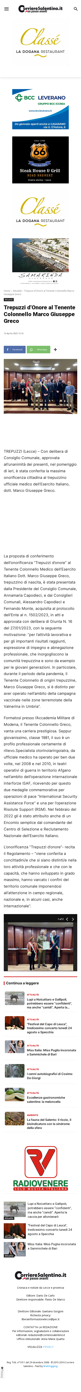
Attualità (17, 290)
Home (7, 290)
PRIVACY (48, 1347)
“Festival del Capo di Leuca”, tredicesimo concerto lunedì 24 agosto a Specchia (50, 1229)
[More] (55, 349)
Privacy (2, 1373)
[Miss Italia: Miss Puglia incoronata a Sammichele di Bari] (15, 1249)
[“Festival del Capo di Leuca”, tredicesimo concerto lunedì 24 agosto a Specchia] (15, 1231)
